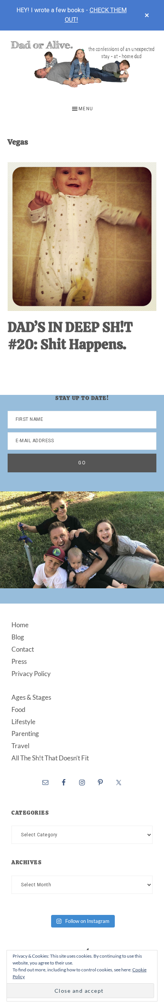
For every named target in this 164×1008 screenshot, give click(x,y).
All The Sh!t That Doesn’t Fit (50, 758)
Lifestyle (23, 722)
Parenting (25, 733)
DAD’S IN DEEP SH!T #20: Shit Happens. (70, 335)
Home (20, 625)
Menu (86, 108)
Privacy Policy (31, 674)
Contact (22, 649)
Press (19, 661)
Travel (20, 746)
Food (18, 709)
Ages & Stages (31, 697)
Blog (17, 637)
